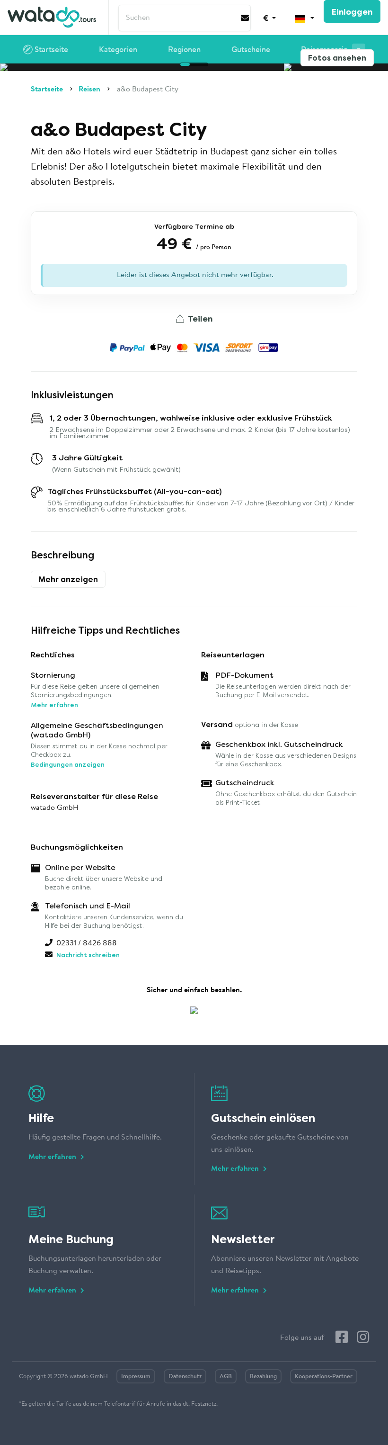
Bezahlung (263, 1376)
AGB (226, 1376)
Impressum (135, 1376)
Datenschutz (185, 1376)
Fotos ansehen (337, 58)
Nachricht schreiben (88, 955)
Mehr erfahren (54, 705)
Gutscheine (250, 50)
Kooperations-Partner (324, 1376)
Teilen (199, 319)
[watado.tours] (52, 17)
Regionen (184, 50)
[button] (269, 17)
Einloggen (352, 12)
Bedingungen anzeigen (68, 765)
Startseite (50, 50)
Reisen (89, 89)
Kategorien (118, 50)
